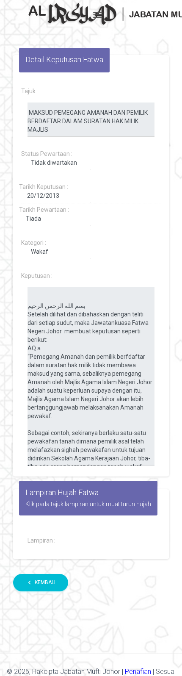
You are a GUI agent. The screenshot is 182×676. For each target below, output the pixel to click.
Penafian (139, 672)
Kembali (40, 582)
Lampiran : (41, 540)
